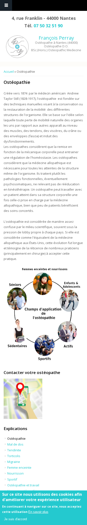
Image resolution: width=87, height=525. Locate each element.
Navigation (6, 5)
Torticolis (13, 456)
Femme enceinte (19, 467)
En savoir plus (38, 511)
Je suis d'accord (15, 519)
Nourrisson (15, 473)
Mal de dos (15, 444)
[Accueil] (18, 46)
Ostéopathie (16, 438)
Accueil (9, 71)
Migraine (13, 462)
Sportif (12, 479)
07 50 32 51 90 (48, 26)
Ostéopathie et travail (23, 485)
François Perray (56, 38)
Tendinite (14, 450)
